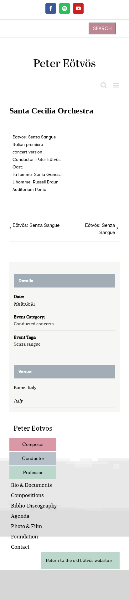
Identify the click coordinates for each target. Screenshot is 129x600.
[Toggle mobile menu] (116, 85)
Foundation (24, 536)
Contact (20, 546)
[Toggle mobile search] (104, 85)
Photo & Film (26, 526)
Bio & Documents (31, 484)
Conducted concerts (34, 324)
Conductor (33, 458)
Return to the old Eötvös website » (79, 560)
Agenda (20, 515)
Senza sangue (27, 344)
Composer (33, 444)
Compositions (27, 495)
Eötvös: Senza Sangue (36, 225)
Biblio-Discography (34, 505)
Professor (33, 472)
